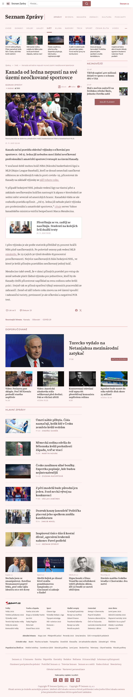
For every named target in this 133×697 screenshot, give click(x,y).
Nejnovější (95, 63)
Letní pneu (73, 647)
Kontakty (58, 659)
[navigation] (3, 4)
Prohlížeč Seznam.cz (51, 664)
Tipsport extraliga (53, 618)
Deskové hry (84, 647)
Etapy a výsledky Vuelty (35, 615)
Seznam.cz (124, 4)
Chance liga (51, 611)
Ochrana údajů (89, 659)
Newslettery (115, 664)
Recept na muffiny (74, 615)
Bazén (31, 641)
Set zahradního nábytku (88, 641)
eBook (63, 87)
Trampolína (54, 641)
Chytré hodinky (106, 647)
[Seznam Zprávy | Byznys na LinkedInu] (78, 680)
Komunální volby (12, 628)
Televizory (94, 647)
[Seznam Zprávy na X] (61, 680)
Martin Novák (50, 453)
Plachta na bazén (41, 641)
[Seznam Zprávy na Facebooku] (55, 680)
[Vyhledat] (86, 3)
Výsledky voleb (11, 618)
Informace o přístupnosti (108, 659)
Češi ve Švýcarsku (95, 621)
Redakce (67, 659)
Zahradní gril (104, 641)
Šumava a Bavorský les (96, 618)
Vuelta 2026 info (32, 611)
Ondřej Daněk (50, 431)
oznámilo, (11, 254)
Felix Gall (29, 625)
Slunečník (64, 641)
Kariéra (38, 659)
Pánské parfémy (119, 647)
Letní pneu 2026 (114, 611)
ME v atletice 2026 (54, 621)
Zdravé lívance (73, 618)
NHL (48, 628)
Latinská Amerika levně (97, 625)
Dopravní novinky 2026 (117, 618)
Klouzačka (73, 641)
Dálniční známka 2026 (117, 615)
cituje (58, 207)
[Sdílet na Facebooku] (76, 310)
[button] (13, 40)
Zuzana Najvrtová (52, 476)
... (126, 27)
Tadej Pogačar (31, 621)
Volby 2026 (9, 611)
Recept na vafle (73, 625)
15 (81, 87)
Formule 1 (50, 625)
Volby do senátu (11, 625)
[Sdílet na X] (80, 310)
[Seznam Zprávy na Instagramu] (66, 680)
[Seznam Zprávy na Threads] (72, 680)
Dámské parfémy (61, 647)
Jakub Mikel (48, 521)
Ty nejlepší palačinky (75, 611)
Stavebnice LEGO (46, 647)
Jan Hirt (29, 618)
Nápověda (47, 659)
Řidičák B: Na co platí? (116, 621)
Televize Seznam (69, 664)
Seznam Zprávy (13, 85)
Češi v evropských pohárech (98, 635)
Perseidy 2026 (68, 635)
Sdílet (73, 87)
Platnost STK (113, 628)
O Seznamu (28, 659)
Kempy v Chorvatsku (96, 611)
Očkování (36, 320)
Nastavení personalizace (74, 669)
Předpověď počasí (54, 635)
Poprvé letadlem (94, 615)
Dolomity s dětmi (94, 628)
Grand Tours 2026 (32, 628)
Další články (107, 102)
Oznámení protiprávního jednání (25, 664)
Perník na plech (73, 628)
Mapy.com (42, 635)
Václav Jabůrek (51, 499)
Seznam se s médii (86, 664)
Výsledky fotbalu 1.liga (55, 615)
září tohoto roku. (49, 180)
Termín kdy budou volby (14, 621)
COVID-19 (47, 320)
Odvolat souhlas (54, 669)
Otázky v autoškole (115, 625)
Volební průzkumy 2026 (14, 615)
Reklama (77, 659)
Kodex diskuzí (102, 664)
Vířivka (113, 641)
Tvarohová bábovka (74, 621)
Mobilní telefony (31, 647)
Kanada (26, 320)
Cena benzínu (80, 635)
